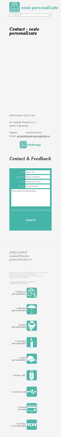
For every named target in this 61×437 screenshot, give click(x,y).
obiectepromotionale (19, 425)
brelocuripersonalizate (19, 293)
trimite (30, 220)
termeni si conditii (19, 283)
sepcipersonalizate (19, 359)
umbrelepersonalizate (19, 309)
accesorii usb (19, 392)
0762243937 (18, 252)
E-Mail (21, 182)
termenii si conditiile (39, 210)
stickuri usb (19, 375)
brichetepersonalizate (19, 342)
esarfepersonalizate (19, 326)
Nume (21, 172)
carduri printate (22, 408)
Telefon (21, 186)
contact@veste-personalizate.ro (33, 136)
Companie (20, 177)
